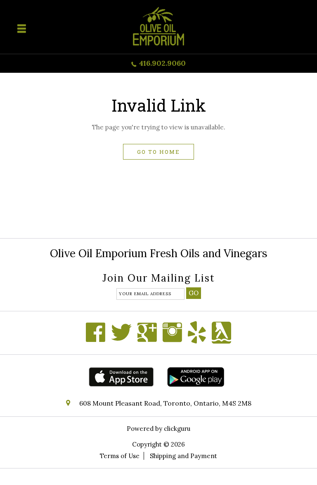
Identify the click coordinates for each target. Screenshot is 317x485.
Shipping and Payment (183, 456)
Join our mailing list (158, 278)
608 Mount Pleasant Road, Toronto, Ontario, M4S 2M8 (165, 403)
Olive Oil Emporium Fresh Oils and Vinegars (158, 253)
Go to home (158, 151)
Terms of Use (120, 456)
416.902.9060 (162, 63)
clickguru (177, 428)
